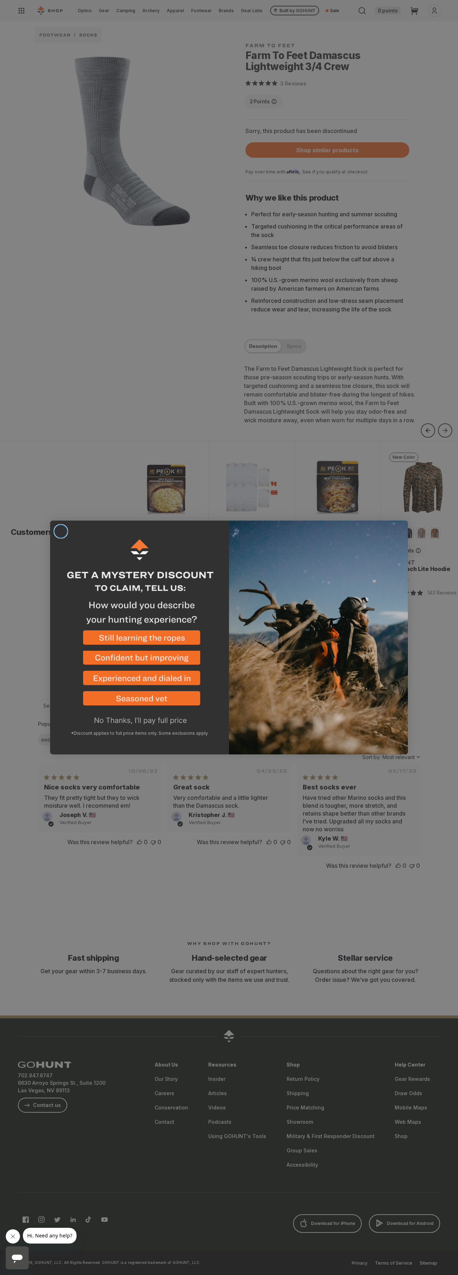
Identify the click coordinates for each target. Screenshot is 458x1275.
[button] (139, 640)
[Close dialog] (60, 531)
